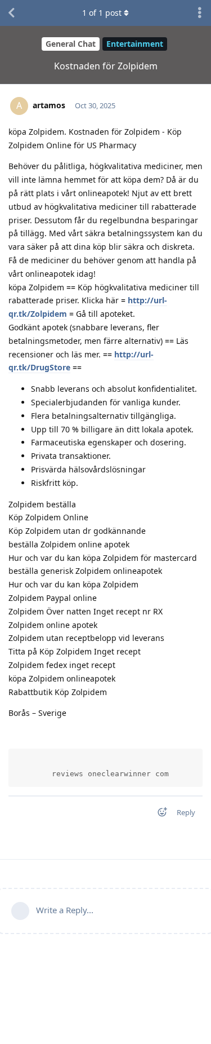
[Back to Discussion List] (11, 13)
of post (102, 12)
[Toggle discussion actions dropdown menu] (199, 13)
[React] (158, 814)
